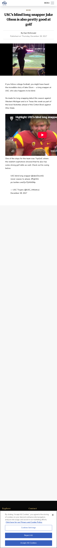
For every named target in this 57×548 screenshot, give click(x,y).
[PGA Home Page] (4, 3)
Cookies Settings (28, 527)
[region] (28, 529)
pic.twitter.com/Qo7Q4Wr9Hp (23, 182)
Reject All (28, 535)
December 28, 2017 (19, 193)
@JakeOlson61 (37, 176)
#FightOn (35, 179)
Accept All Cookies (28, 543)
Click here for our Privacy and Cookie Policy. (24, 522)
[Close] (53, 515)
